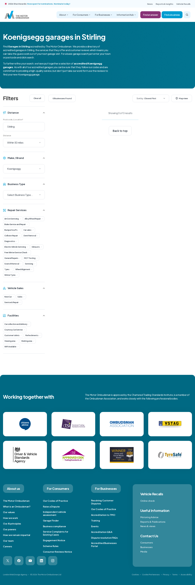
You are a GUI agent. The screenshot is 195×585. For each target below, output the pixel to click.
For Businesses (102, 14)
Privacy (166, 574)
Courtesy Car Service (13, 330)
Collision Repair (11, 235)
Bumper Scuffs (11, 230)
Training (95, 520)
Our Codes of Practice (55, 500)
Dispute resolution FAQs (104, 537)
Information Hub (125, 14)
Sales (20, 297)
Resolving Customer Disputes (102, 502)
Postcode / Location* (13, 119)
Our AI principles (12, 523)
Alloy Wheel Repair (33, 219)
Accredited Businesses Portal (104, 544)
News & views (147, 526)
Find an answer (150, 14)
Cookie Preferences (151, 574)
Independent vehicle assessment (54, 513)
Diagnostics (9, 241)
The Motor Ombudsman (16, 500)
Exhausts (36, 247)
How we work (10, 517)
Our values (9, 512)
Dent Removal (30, 235)
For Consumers (80, 14)
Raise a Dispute (51, 506)
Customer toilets (12, 335)
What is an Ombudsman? (16, 506)
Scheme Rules (50, 546)
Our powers (9, 529)
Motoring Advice (149, 517)
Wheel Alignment (22, 269)
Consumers (146, 542)
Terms (175, 574)
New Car (8, 297)
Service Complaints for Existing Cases (55, 533)
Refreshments (31, 335)
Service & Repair (11, 302)
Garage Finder (51, 520)
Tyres (6, 269)
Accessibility (186, 574)
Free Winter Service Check (15, 252)
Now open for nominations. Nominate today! (48, 4)
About (62, 14)
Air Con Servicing (11, 219)
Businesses (146, 547)
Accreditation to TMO (103, 514)
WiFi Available (10, 346)
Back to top (120, 130)
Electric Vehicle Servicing (15, 247)
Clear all (37, 98)
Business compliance (54, 526)
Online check (147, 500)
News (150, 4)
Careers (7, 546)
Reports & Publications (152, 521)
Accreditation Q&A (101, 531)
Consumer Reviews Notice (57, 551)
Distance (7, 135)
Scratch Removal (11, 264)
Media (143, 551)
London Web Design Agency (15, 574)
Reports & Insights (164, 4)
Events (95, 526)
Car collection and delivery (15, 324)
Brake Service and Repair (15, 224)
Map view (183, 98)
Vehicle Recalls (183, 4)
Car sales (27, 230)
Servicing (29, 264)
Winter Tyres (10, 275)
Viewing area (9, 341)
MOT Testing (29, 258)
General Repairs (11, 258)
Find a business (172, 14)
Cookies (135, 574)
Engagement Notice (54, 540)
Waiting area (26, 341)
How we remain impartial (16, 534)
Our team (8, 540)
